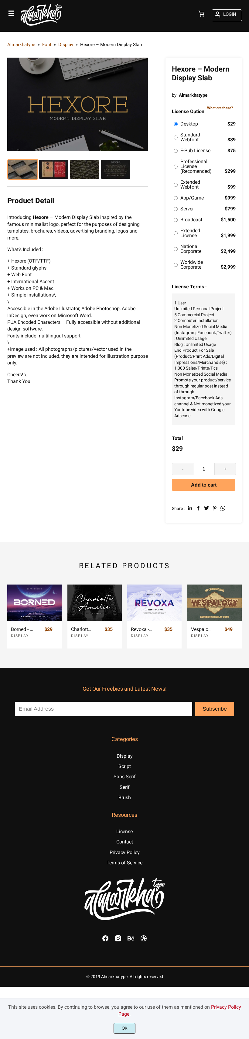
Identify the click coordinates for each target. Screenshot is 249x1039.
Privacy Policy (125, 852)
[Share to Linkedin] (190, 508)
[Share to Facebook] (198, 508)
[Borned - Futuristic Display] (34, 603)
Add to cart (204, 485)
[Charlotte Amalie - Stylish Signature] (94, 603)
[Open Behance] (131, 940)
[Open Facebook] (105, 940)
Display (20, 636)
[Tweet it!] (206, 508)
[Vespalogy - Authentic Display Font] (214, 603)
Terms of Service (124, 863)
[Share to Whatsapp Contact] (223, 508)
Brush (124, 797)
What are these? (220, 108)
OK (125, 1028)
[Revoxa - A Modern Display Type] (154, 603)
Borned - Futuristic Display (22, 629)
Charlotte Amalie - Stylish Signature (82, 629)
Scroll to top (243, 711)
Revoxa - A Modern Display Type (142, 629)
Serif (125, 787)
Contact (124, 842)
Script (124, 766)
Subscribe (215, 709)
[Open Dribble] (143, 940)
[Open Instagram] (118, 940)
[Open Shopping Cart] (201, 14)
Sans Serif (125, 776)
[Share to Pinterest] (214, 508)
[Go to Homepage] (41, 26)
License (124, 831)
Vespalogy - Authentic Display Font (202, 629)
